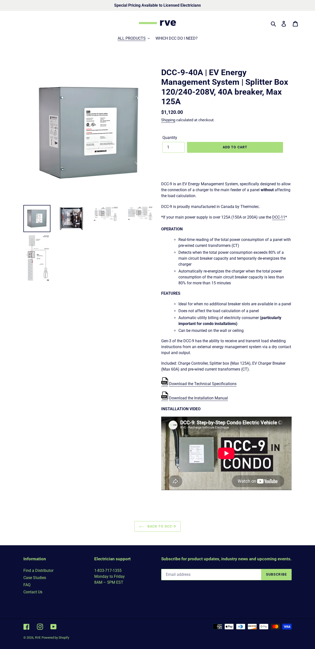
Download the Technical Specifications (202, 383)
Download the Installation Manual (198, 398)
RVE (38, 637)
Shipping (168, 120)
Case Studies (34, 577)
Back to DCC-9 (161, 526)
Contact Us (32, 592)
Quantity (169, 137)
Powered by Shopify (55, 637)
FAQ (27, 584)
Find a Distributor (38, 570)
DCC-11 (278, 217)
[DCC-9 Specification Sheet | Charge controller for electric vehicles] (164, 384)
